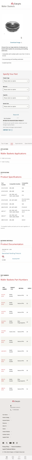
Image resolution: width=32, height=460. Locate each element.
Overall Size (6, 103)
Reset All (16, 114)
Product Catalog (6, 417)
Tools (25, 458)
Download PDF (16, 258)
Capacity (5, 95)
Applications (18, 143)
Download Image (15, 42)
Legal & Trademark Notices (8, 449)
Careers (28, 81)
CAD (12, 143)
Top (13, 458)
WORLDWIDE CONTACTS (15, 407)
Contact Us (29, 75)
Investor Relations (6, 431)
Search (19, 458)
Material (5, 86)
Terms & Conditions (16, 446)
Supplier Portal (6, 437)
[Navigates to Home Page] (16, 3)
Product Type (6, 78)
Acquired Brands (6, 420)
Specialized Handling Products (11, 253)
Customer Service (6, 434)
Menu (7, 458)
